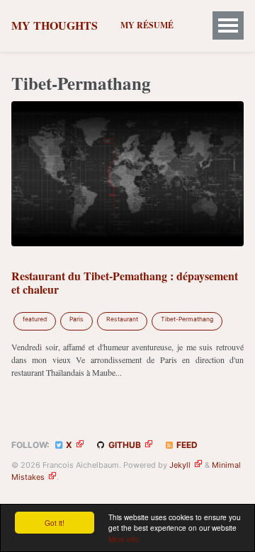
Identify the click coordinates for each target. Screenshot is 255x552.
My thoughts (54, 25)
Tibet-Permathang (187, 319)
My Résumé (147, 25)
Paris (76, 319)
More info (123, 539)
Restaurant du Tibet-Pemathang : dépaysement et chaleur (124, 282)
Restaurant (122, 319)
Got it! (54, 522)
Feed (186, 444)
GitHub (123, 444)
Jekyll (180, 465)
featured (35, 319)
